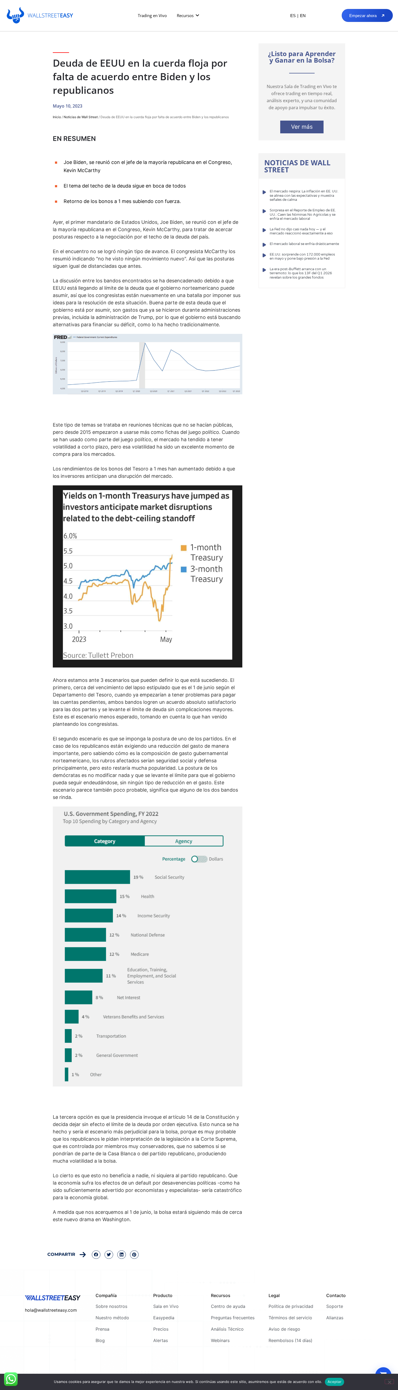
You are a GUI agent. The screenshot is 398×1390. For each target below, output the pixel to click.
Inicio (57, 117)
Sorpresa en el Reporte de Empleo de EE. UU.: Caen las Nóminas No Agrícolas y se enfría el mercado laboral (303, 214)
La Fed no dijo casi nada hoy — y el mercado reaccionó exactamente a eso (301, 231)
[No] (389, 1381)
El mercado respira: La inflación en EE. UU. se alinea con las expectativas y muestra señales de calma (304, 195)
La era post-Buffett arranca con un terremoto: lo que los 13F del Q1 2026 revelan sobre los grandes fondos (301, 273)
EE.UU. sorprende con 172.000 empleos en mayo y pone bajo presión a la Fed (302, 256)
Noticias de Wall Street (81, 117)
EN (303, 16)
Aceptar (334, 1381)
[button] (188, 15)
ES (293, 16)
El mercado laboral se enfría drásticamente (304, 244)
